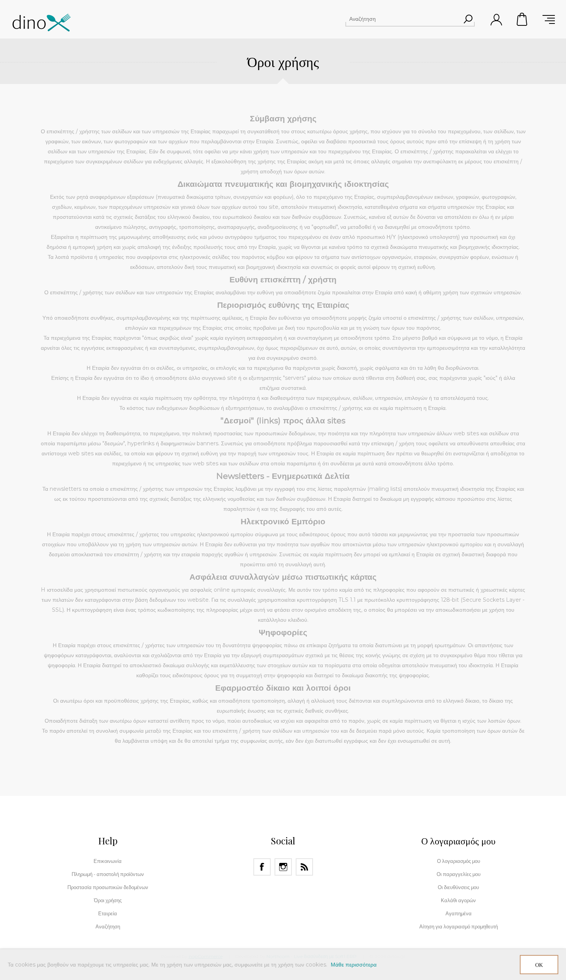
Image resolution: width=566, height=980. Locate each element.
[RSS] (304, 867)
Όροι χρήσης (108, 900)
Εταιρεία (107, 913)
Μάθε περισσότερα (354, 964)
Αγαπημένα (458, 913)
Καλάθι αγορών (522, 19)
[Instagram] (283, 867)
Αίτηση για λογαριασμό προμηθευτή (458, 926)
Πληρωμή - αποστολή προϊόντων (108, 874)
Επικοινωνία (108, 861)
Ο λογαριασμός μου (458, 861)
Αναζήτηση (468, 19)
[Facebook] (262, 867)
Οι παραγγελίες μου (459, 874)
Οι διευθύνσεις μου (458, 887)
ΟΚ (539, 964)
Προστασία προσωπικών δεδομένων (107, 887)
